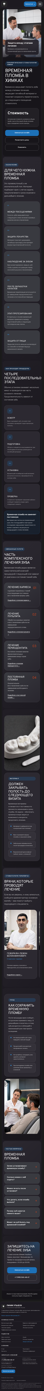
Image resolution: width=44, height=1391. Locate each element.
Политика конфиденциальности (8, 1380)
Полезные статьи (6, 1342)
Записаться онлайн (22, 133)
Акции (24, 1337)
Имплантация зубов (6, 1323)
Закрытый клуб (27, 1342)
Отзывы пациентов (28, 1339)
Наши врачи (26, 1349)
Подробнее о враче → (14, 975)
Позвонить (22, 147)
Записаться (29, 4)
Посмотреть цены (22, 140)
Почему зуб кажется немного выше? (16, 1212)
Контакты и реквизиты (21, 1380)
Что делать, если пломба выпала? (18, 1201)
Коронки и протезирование (30, 1323)
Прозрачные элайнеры (29, 1325)
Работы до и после (6, 1339)
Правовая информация (29, 1351)
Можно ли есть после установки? (16, 1189)
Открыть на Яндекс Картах (8, 1367)
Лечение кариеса (6, 1328)
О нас (2, 1349)
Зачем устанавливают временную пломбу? (17, 1167)
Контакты (4, 1351)
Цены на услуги (5, 1337)
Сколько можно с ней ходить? (16, 1178)
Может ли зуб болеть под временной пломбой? (18, 1223)
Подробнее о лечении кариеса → (19, 600)
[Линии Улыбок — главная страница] (4, 4)
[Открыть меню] (40, 4)
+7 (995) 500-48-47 (22, 1277)
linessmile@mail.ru (6, 1363)
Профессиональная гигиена (8, 1330)
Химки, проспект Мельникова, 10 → (11, 1315)
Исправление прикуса (7, 1325)
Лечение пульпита (28, 1328)
